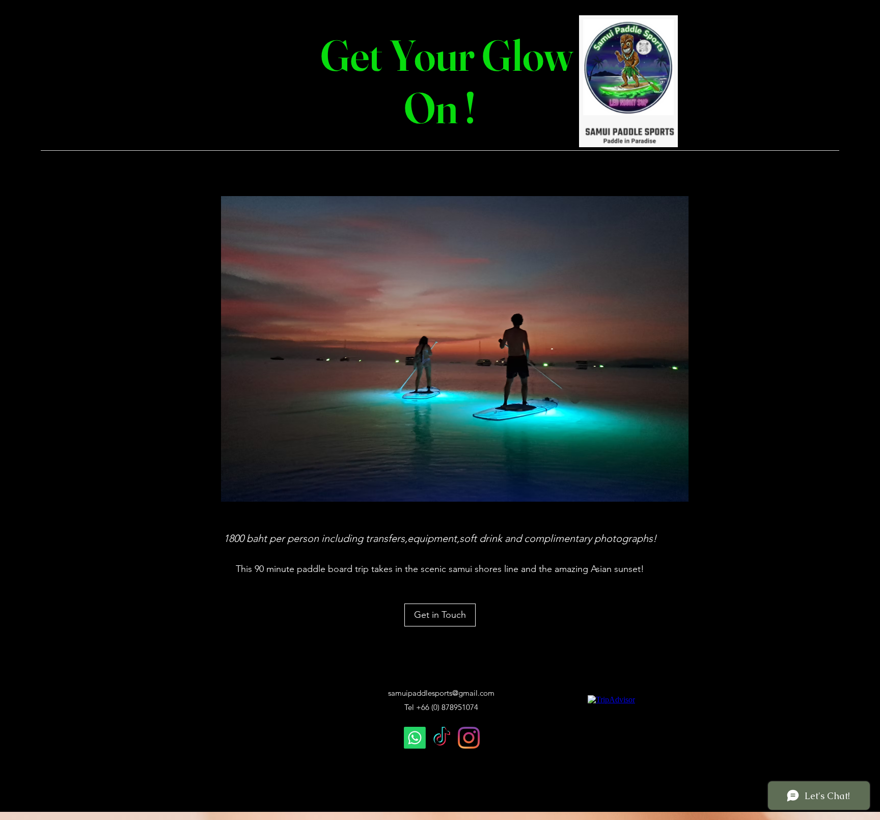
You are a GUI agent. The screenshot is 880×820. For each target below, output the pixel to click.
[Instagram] (469, 738)
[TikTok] (442, 738)
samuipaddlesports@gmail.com (441, 693)
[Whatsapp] (415, 738)
